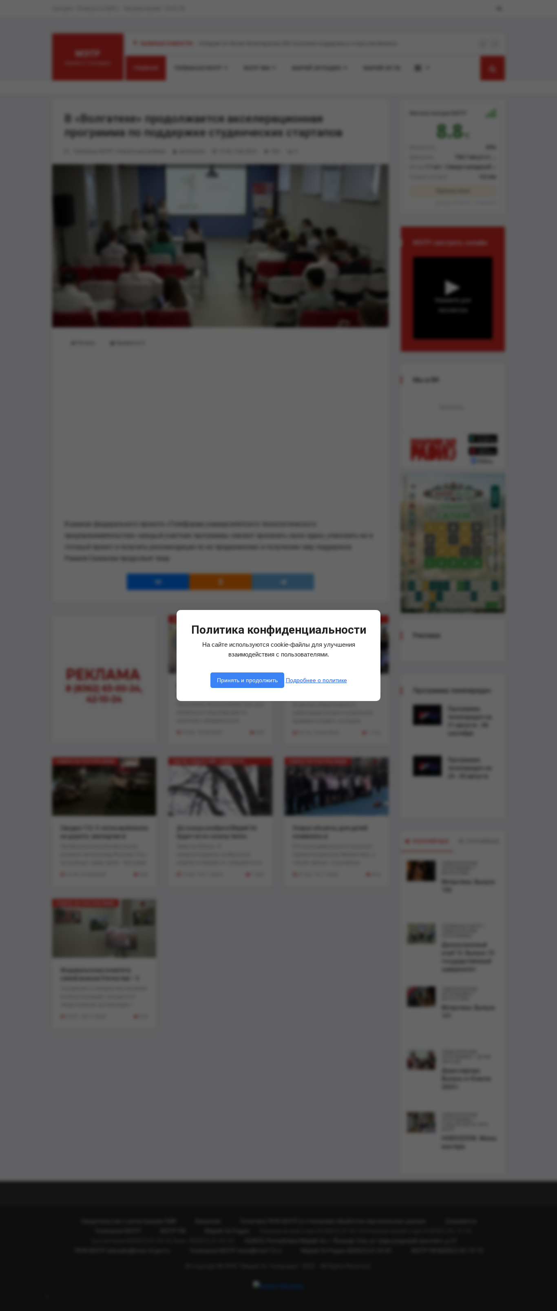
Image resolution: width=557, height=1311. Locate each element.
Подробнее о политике (316, 680)
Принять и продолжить (247, 680)
